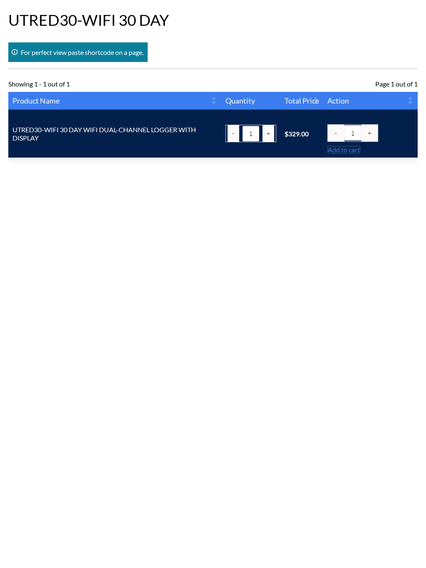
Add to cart (344, 149)
